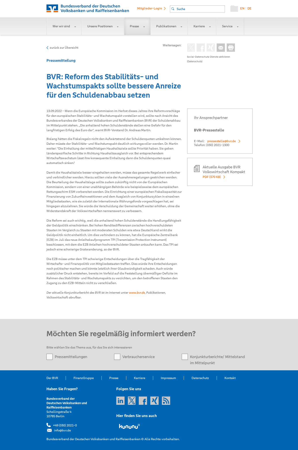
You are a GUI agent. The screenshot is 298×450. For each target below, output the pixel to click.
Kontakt (230, 378)
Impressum (168, 378)
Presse (134, 26)
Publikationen (166, 26)
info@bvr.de (62, 430)
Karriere (199, 26)
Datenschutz (200, 378)
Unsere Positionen (100, 26)
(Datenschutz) (194, 61)
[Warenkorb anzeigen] (235, 9)
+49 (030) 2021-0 (65, 425)
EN (242, 8)
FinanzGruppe (84, 378)
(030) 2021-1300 (217, 145)
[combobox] (197, 8)
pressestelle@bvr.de (221, 141)
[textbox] (201, 9)
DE (249, 8)
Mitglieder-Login (149, 8)
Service (227, 26)
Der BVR (52, 378)
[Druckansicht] (230, 48)
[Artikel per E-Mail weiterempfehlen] (220, 48)
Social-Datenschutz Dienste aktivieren (208, 56)
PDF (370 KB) (212, 177)
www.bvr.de (137, 293)
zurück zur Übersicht (64, 48)
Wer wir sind (61, 26)
